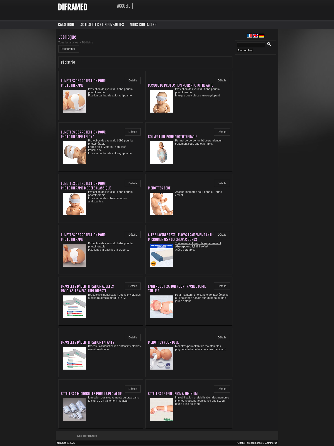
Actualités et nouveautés (102, 24)
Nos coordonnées (87, 435)
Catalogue (66, 24)
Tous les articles (68, 42)
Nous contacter (143, 24)
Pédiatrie (87, 42)
